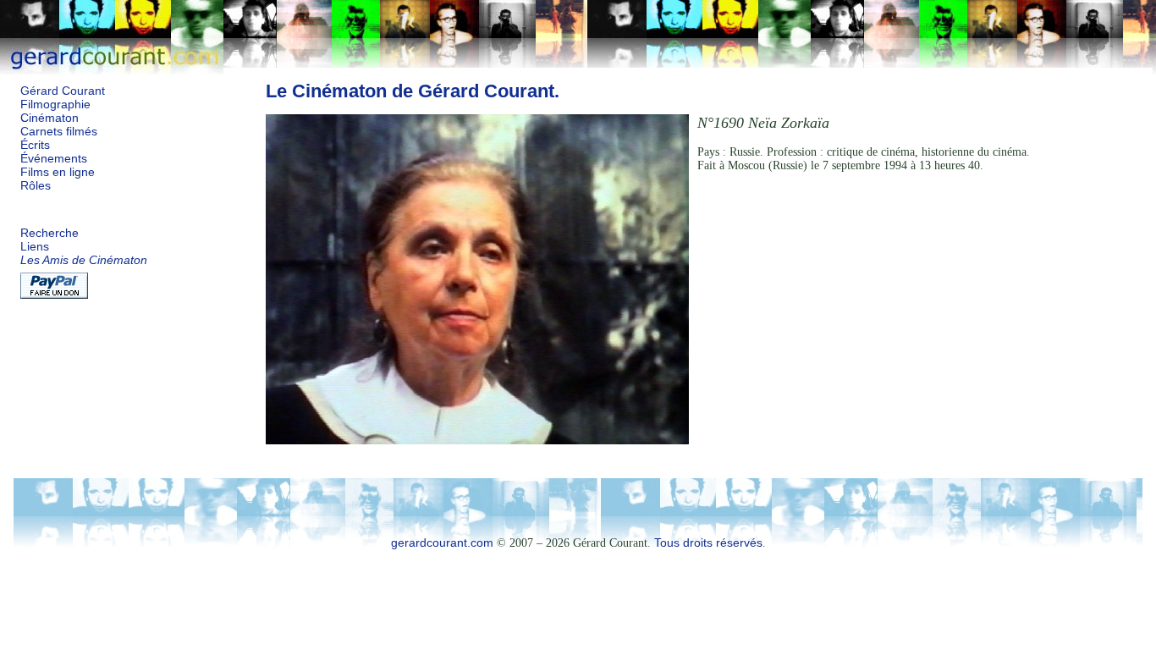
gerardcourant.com (442, 543)
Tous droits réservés (708, 543)
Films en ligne (57, 172)
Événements (53, 158)
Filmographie (55, 104)
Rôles (35, 185)
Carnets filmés (58, 131)
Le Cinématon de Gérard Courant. (412, 91)
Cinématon (49, 118)
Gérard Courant (62, 91)
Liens (34, 246)
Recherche (49, 233)
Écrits (35, 145)
